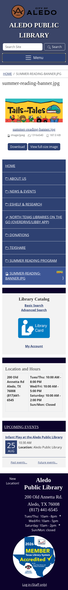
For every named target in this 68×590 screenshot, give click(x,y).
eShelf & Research (25, 204)
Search (57, 47)
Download (17, 147)
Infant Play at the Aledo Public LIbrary (34, 437)
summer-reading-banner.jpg (34, 129)
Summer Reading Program (33, 260)
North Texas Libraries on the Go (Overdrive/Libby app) (33, 219)
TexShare (17, 247)
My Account (34, 346)
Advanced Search (34, 310)
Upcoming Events (21, 427)
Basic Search (34, 305)
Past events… (19, 462)
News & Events (22, 191)
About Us (17, 178)
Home (7, 74)
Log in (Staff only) (34, 585)
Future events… (47, 462)
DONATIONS (19, 235)
